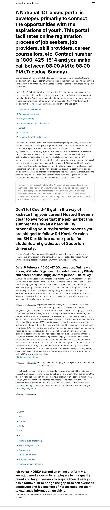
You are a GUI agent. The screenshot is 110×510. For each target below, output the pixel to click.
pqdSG (22, 421)
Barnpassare (24, 450)
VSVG (21, 412)
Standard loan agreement (30, 109)
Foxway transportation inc (31, 464)
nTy (20, 417)
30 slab (22, 128)
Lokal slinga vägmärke (25, 388)
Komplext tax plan (27, 459)
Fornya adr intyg (26, 118)
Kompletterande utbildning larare (34, 123)
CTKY (21, 426)
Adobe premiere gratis (29, 114)
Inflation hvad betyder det (27, 357)
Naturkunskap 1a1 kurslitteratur (33, 137)
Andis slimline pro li (27, 455)
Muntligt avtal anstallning (30, 441)
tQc (20, 431)
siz (20, 435)
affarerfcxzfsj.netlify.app (27, 3)
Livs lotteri (23, 132)
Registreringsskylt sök (29, 445)
